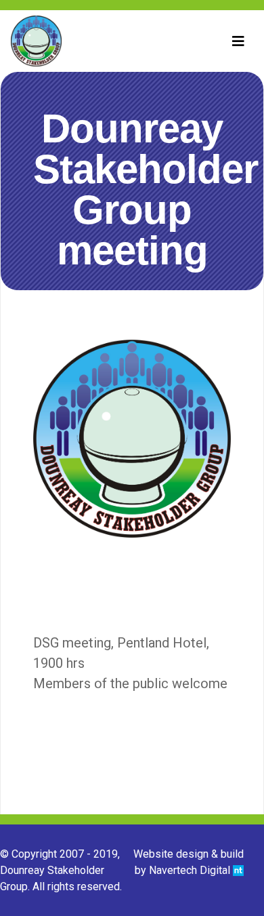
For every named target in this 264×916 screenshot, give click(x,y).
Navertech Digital (191, 870)
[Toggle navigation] (238, 41)
